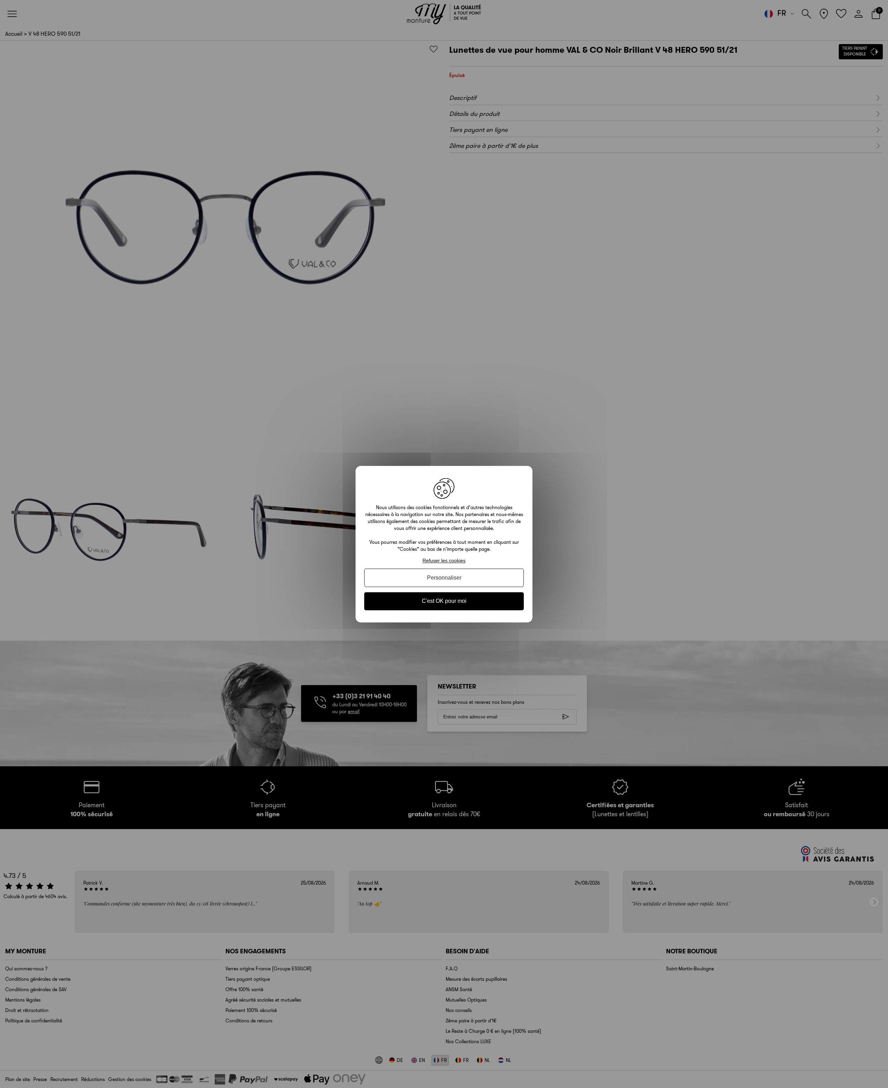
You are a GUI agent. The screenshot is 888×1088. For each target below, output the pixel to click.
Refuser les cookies (444, 560)
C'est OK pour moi (444, 601)
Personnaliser (444, 578)
